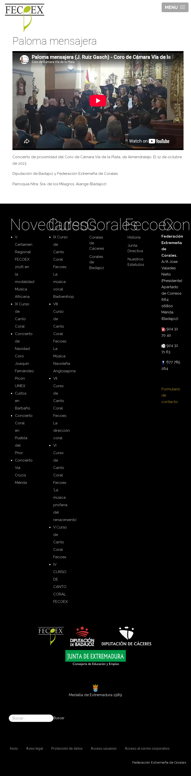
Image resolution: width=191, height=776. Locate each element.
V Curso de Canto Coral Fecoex (60, 542)
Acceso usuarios (104, 748)
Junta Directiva (135, 248)
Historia (134, 237)
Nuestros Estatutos (136, 262)
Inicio (14, 748)
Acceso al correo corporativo (147, 748)
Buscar (58, 718)
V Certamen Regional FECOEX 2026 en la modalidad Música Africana (24, 267)
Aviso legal (34, 748)
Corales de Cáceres (96, 243)
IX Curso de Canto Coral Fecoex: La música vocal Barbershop (63, 267)
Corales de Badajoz (96, 262)
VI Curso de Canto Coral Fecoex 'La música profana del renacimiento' (65, 482)
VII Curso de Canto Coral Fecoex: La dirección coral (61, 408)
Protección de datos (67, 748)
